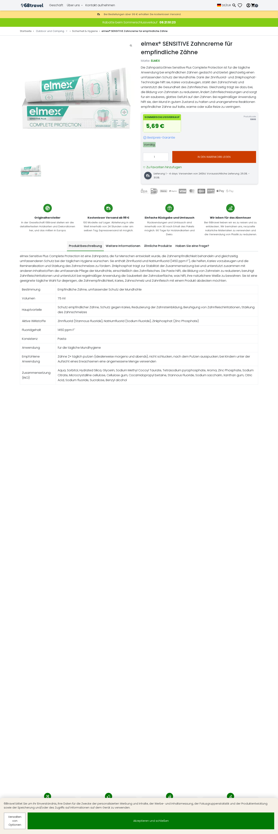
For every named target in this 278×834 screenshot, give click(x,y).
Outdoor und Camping (50, 31)
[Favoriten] (241, 5)
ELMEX (155, 61)
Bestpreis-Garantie (161, 137)
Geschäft (56, 5)
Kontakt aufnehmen (100, 5)
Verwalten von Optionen (14, 821)
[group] (78, 97)
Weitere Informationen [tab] (123, 246)
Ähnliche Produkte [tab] (158, 246)
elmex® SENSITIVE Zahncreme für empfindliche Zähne (135, 31)
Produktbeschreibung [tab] (85, 246)
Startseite (26, 31)
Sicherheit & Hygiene (85, 31)
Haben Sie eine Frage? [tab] (192, 246)
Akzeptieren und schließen (151, 821)
